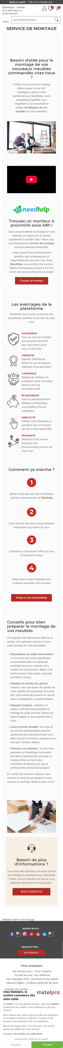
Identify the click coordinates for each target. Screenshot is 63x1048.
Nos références (42, 975)
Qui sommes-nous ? (22, 971)
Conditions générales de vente (42, 982)
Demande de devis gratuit (44, 978)
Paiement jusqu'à (31, 2)
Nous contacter (43, 971)
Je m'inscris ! (31, 952)
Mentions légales (16, 982)
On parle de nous (23, 975)
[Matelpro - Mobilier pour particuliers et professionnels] (14, 10)
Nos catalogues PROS (18, 978)
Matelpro (7, 919)
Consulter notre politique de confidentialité (22, 1034)
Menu (6, 21)
